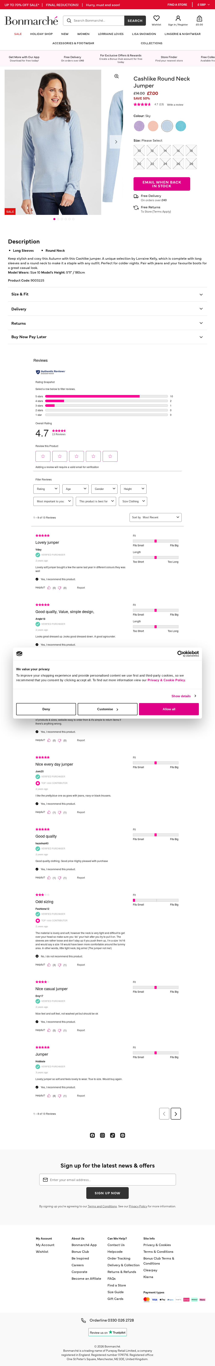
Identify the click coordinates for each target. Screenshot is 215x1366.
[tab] (54, 219)
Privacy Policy (138, 1206)
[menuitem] (204, 5)
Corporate (79, 1271)
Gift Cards (115, 1298)
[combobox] (94, 21)
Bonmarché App (84, 1244)
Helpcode (115, 1251)
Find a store (177, 5)
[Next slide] (116, 142)
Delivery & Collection (124, 1264)
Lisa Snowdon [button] (144, 34)
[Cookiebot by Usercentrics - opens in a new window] (180, 653)
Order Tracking (119, 1258)
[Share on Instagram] (102, 1135)
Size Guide (116, 1291)
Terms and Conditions (102, 1206)
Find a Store (117, 1285)
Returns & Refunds (122, 1271)
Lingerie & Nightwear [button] (183, 34)
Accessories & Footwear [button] (73, 43)
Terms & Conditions (158, 1251)
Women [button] (83, 34)
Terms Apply (161, 211)
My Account (45, 1244)
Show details (181, 696)
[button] (204, 5)
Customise (105, 709)
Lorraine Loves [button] (111, 34)
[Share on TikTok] (112, 1135)
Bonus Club (80, 1251)
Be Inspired (80, 1258)
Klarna (148, 1276)
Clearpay (150, 1270)
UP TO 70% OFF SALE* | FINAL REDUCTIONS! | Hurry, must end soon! (62, 4)
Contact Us (116, 1244)
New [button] (65, 34)
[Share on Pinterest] (122, 1135)
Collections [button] (152, 43)
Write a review (175, 105)
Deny (46, 709)
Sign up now (107, 1192)
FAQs (112, 1278)
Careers (78, 1264)
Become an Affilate (86, 1278)
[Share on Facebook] (92, 1135)
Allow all (169, 709)
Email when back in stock (162, 183)
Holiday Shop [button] (41, 34)
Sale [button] (18, 34)
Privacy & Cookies (157, 1244)
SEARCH (135, 20)
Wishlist (42, 1251)
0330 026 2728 (121, 1320)
